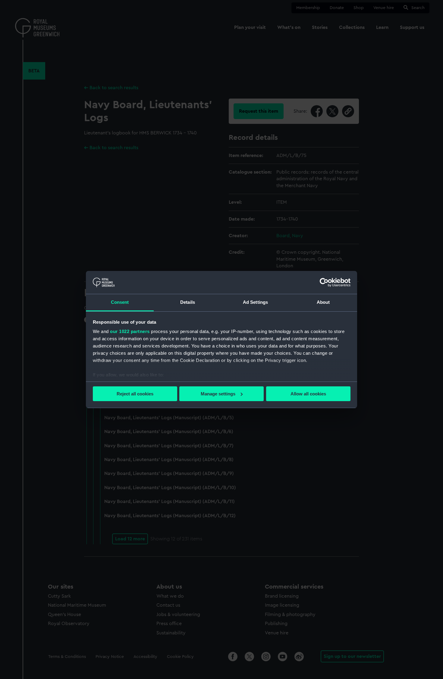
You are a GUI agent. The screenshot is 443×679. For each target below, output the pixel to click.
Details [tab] (187, 302)
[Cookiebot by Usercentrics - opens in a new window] (324, 282)
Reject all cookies (135, 393)
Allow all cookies (308, 393)
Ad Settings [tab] (255, 302)
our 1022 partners (130, 331)
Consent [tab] (120, 302)
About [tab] (323, 302)
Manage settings (218, 393)
